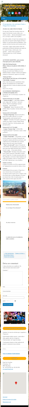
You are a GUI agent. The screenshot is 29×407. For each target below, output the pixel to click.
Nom (4, 286)
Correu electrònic (7, 291)
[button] (16, 383)
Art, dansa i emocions (10, 222)
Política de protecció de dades (9, 399)
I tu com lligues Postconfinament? (13, 207)
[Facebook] (9, 14)
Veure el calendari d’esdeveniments (11, 353)
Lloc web (5, 295)
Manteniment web (7, 402)
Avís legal (5, 397)
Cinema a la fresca (20, 253)
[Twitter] (12, 14)
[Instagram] (19, 14)
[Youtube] (16, 14)
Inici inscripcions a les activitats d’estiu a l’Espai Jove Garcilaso (9, 255)
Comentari (5, 270)
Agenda (16, 199)
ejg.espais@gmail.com (8, 369)
